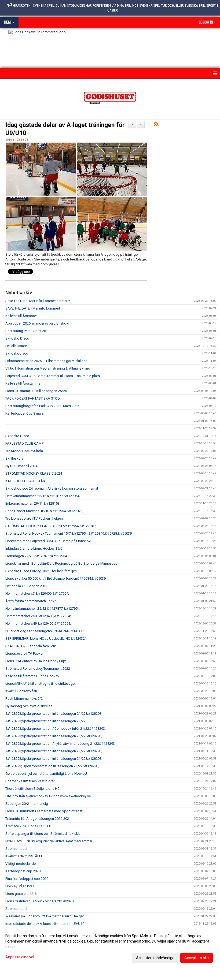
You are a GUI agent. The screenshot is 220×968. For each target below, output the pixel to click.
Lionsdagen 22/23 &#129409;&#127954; (36, 556)
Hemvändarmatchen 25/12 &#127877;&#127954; (42, 496)
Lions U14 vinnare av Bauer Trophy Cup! (35, 661)
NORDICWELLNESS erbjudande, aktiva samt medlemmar (48, 841)
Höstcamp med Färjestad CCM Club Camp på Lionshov (47, 541)
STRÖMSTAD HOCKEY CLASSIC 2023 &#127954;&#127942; (50, 526)
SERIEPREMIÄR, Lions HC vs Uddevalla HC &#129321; (46, 638)
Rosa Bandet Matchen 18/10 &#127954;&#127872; (44, 511)
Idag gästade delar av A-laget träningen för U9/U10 (44, 924)
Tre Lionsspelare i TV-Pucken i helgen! (34, 518)
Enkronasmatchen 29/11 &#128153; (32, 503)
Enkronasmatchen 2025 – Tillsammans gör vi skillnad (46, 361)
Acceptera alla (196, 958)
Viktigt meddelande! (20, 864)
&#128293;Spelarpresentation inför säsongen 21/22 (45, 721)
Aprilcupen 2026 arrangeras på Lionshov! (37, 323)
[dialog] (110, 946)
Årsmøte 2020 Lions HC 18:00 (28, 826)
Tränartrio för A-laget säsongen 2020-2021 (38, 819)
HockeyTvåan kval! (19, 886)
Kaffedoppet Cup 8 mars (24, 413)
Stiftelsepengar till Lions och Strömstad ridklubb (42, 834)
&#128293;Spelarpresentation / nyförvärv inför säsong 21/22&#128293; (60, 744)
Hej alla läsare (16, 346)
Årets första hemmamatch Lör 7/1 (31, 601)
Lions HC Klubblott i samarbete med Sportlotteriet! (44, 811)
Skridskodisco (16, 353)
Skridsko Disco (17, 338)
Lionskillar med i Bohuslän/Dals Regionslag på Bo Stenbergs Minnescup (61, 563)
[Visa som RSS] (156, 125)
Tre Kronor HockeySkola (24, 451)
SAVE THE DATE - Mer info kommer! (32, 308)
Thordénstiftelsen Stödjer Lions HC (32, 789)
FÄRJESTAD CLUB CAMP (24, 443)
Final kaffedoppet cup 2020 (26, 879)
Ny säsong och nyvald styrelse (28, 706)
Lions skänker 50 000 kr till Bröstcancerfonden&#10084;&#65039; (56, 578)
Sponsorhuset (16, 849)
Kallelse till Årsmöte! (21, 316)
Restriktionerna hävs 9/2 (24, 699)
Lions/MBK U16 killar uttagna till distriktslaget (40, 684)
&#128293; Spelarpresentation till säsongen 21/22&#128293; (52, 766)
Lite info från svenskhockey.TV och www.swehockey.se (48, 796)
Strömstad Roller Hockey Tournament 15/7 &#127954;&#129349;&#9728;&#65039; (69, 533)
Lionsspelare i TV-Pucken (24, 653)
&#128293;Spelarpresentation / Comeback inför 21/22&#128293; (55, 729)
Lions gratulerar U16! (21, 894)
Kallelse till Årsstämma (23, 383)
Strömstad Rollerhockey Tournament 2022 (37, 669)
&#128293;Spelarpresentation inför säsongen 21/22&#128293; (53, 714)
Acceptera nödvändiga (155, 958)
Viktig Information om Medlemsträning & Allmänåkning (47, 368)
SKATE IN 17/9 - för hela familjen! (30, 646)
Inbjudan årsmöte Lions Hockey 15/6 (33, 548)
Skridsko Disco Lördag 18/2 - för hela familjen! (41, 571)
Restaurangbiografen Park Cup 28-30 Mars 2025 (42, 406)
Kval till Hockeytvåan (21, 691)
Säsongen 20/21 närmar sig (26, 804)
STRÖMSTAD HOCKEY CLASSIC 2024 (33, 473)
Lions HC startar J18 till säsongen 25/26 (36, 391)
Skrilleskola (14, 458)
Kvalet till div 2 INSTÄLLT (23, 856)
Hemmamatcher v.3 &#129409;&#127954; (37, 593)
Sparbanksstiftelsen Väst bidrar (29, 781)
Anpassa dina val (19, 957)
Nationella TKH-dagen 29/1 (26, 586)
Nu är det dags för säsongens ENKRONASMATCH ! (44, 631)
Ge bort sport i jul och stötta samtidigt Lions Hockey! (46, 774)
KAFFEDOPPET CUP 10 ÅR (25, 481)
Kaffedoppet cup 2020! (23, 871)
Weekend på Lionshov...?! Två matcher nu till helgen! (45, 916)
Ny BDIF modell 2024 (21, 466)
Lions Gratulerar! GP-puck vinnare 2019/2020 (39, 901)
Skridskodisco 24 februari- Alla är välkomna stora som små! (51, 488)
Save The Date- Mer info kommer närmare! (37, 301)
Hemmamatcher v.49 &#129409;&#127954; (38, 623)
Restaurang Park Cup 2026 (25, 331)
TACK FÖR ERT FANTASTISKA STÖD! (33, 398)
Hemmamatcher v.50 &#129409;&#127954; (38, 616)
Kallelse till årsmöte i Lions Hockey (32, 676)
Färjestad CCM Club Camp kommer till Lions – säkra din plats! (53, 376)
